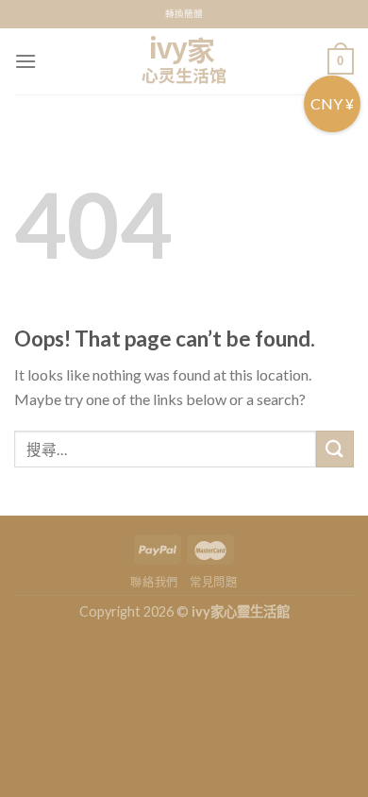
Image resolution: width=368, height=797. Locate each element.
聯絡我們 (153, 582)
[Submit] (335, 449)
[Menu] (25, 61)
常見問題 (213, 582)
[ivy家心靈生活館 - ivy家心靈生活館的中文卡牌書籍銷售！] (184, 61)
